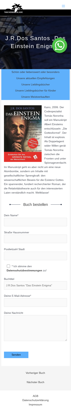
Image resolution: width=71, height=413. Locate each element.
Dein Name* (11, 215)
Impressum (35, 404)
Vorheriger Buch (35, 373)
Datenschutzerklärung (35, 400)
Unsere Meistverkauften (35, 96)
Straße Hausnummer (16, 232)
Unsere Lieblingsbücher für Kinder (35, 90)
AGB (35, 396)
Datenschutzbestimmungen (24, 270)
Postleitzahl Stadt (14, 249)
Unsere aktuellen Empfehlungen (35, 78)
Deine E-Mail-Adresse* (17, 295)
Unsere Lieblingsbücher (35, 84)
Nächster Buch (35, 382)
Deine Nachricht (13, 313)
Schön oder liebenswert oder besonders (35, 72)
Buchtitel (9, 279)
